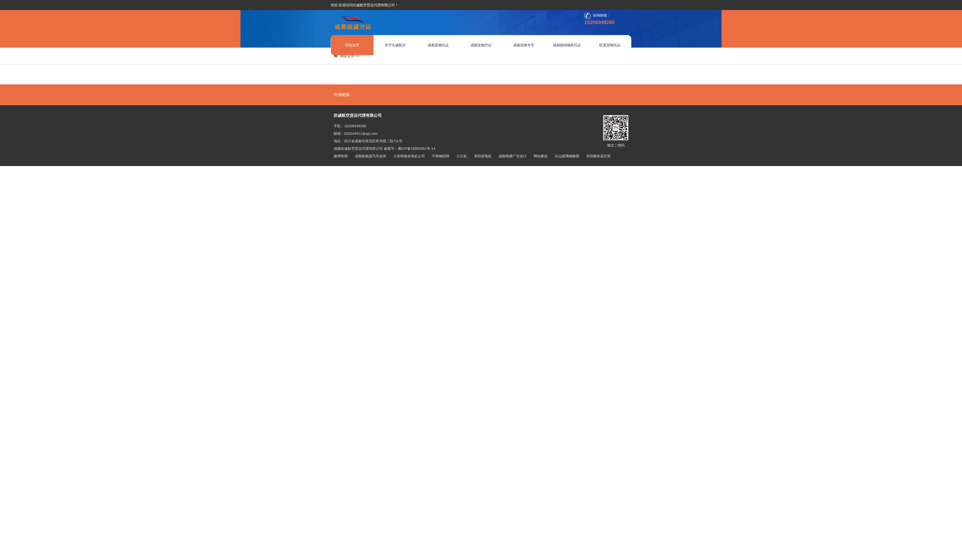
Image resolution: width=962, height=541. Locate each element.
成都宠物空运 (481, 45)
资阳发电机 (483, 156)
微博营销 (341, 156)
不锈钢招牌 (440, 156)
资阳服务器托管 (598, 156)
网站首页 (352, 45)
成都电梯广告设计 (513, 156)
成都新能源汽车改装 (370, 156)
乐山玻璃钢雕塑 (567, 156)
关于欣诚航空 (395, 45)
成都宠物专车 (523, 45)
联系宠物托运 (609, 45)
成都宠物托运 (438, 45)
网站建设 (541, 156)
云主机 (461, 156)
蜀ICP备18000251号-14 (416, 149)
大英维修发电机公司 (409, 156)
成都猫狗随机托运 (567, 45)
